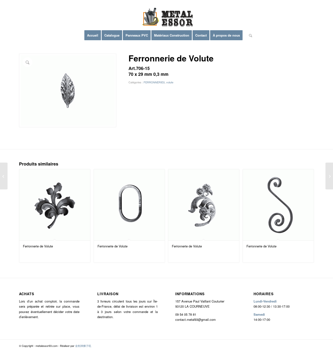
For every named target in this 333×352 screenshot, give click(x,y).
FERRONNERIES (154, 82)
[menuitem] (92, 35)
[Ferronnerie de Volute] (4, 176)
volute (169, 82)
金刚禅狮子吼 (83, 346)
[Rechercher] (249, 35)
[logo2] (166, 18)
